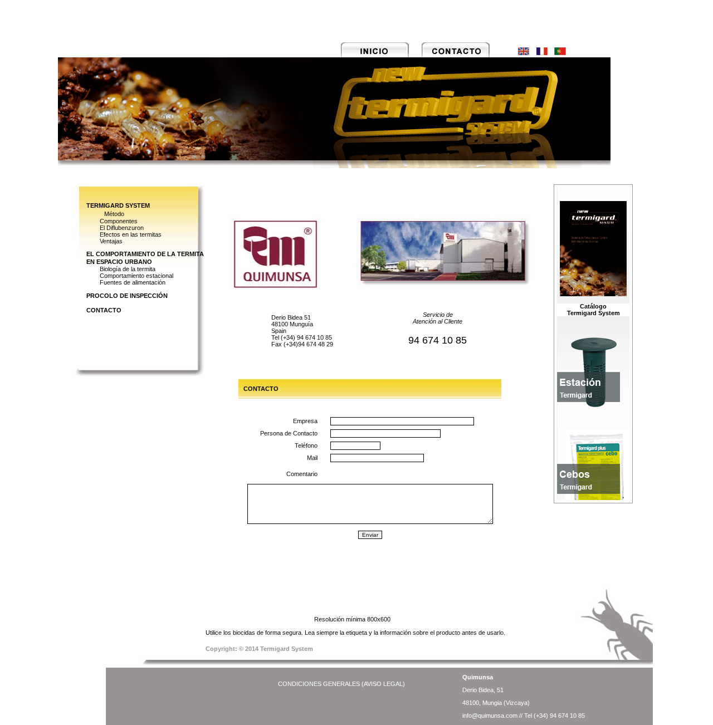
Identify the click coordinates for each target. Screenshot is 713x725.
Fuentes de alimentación (132, 282)
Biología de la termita (127, 269)
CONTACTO (103, 310)
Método (114, 213)
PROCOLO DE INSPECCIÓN (127, 295)
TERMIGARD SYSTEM (118, 205)
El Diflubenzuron (122, 227)
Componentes (119, 221)
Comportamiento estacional (136, 275)
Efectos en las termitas (131, 234)
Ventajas (111, 241)
